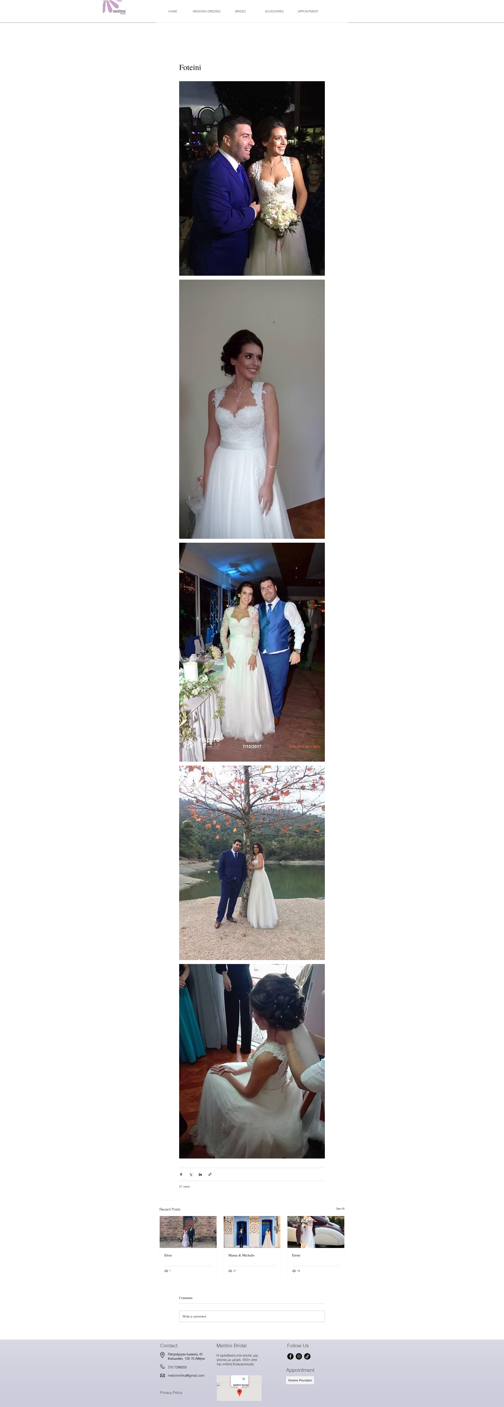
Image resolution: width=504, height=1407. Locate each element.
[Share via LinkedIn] (200, 1174)
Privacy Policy (171, 1392)
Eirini (296, 1255)
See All (340, 1208)
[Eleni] (188, 1232)
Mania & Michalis (241, 1255)
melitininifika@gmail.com (186, 1375)
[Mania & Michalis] (252, 1232)
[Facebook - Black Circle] (290, 1356)
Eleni (168, 1255)
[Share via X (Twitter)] (191, 1174)
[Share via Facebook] (181, 1174)
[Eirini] (315, 1232)
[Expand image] (252, 178)
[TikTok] (307, 1356)
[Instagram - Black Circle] (299, 1356)
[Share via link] (210, 1174)
